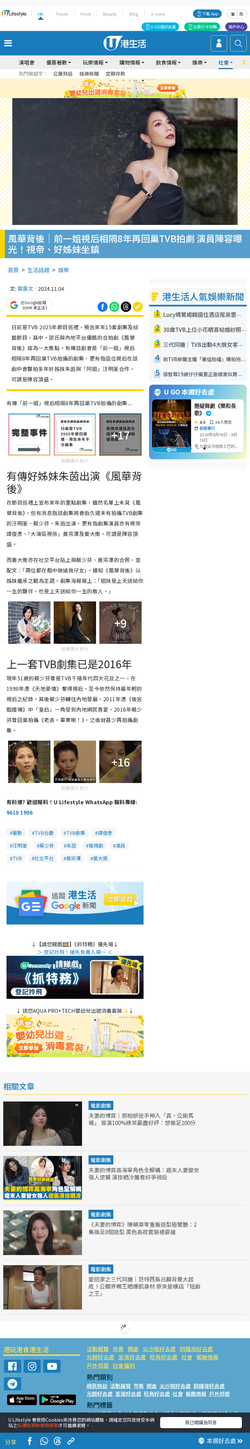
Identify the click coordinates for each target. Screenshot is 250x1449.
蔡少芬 (46, 845)
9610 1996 (20, 812)
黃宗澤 (73, 858)
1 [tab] (110, 80)
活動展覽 (98, 1349)
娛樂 (63, 270)
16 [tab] (136, 96)
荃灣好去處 (132, 1357)
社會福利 (124, 1365)
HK (40, 14)
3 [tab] (123, 80)
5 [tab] (136, 80)
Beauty (110, 14)
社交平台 (44, 858)
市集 (118, 1349)
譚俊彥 (105, 832)
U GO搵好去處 (163, 26)
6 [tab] (143, 80)
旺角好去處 (163, 1357)
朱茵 (71, 845)
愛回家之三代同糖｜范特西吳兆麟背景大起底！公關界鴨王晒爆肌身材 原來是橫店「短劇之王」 (145, 1286)
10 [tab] (130, 88)
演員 (120, 845)
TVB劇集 (75, 832)
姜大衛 (100, 858)
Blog (134, 14)
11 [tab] (136, 88)
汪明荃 (19, 845)
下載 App (210, 13)
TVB (17, 858)
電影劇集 (100, 1105)
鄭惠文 (25, 288)
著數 (17, 832)
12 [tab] (143, 88)
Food (85, 14)
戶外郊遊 (98, 1365)
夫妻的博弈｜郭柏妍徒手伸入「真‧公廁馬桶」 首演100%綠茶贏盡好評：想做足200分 (142, 1119)
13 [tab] (117, 96)
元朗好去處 (100, 1357)
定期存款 (115, 73)
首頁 (13, 270)
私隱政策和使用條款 (37, 1425)
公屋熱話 (63, 73)
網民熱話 (97, 1386)
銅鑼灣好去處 (196, 1349)
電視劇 (96, 845)
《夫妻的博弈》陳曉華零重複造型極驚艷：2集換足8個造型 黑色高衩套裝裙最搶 (143, 1227)
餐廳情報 (207, 1357)
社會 (186, 1357)
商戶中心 (236, 26)
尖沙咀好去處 (159, 1349)
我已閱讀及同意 (201, 1422)
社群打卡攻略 (205, 26)
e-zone (158, 14)
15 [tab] (130, 96)
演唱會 (27, 62)
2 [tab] (117, 80)
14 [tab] (123, 96)
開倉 (133, 1349)
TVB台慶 (44, 832)
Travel (62, 14)
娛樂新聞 (89, 73)
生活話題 (38, 270)
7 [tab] (110, 88)
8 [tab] (117, 88)
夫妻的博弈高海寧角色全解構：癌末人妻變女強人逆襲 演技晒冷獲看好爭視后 (144, 1173)
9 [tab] (123, 88)
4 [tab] (130, 80)
